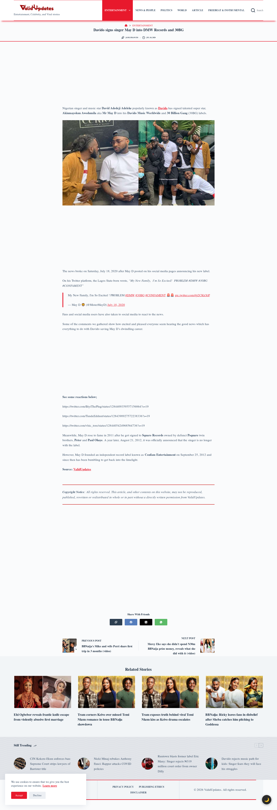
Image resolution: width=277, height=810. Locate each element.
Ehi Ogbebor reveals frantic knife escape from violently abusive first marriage (41, 717)
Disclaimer (138, 792)
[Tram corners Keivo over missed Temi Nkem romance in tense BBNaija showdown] (106, 692)
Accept (19, 795)
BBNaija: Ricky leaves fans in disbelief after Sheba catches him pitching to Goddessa (231, 719)
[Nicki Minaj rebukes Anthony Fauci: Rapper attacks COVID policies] (84, 764)
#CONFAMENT (155, 295)
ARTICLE (197, 10)
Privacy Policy (123, 787)
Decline (37, 795)
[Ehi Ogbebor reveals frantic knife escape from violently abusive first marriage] (43, 692)
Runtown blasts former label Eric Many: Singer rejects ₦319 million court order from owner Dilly (178, 763)
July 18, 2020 (116, 305)
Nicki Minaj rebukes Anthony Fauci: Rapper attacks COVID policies (113, 763)
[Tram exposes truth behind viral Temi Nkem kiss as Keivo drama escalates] (170, 692)
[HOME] (126, 25)
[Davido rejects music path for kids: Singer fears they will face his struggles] (211, 764)
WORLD (182, 10)
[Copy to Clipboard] (116, 622)
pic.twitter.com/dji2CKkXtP (192, 295)
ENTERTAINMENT (116, 10)
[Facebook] (131, 622)
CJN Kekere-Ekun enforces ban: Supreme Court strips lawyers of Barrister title (50, 763)
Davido (162, 108)
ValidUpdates (82, 469)
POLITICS (166, 10)
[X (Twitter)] (146, 622)
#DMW (130, 295)
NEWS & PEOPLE (145, 10)
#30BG (140, 295)
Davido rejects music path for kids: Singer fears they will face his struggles (241, 763)
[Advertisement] (138, 75)
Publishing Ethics (151, 787)
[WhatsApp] (161, 622)
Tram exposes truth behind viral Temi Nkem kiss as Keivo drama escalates (167, 717)
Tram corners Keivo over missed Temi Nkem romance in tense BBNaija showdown (103, 719)
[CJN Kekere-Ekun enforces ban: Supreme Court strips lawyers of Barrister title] (20, 764)
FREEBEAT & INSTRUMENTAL (226, 10)
